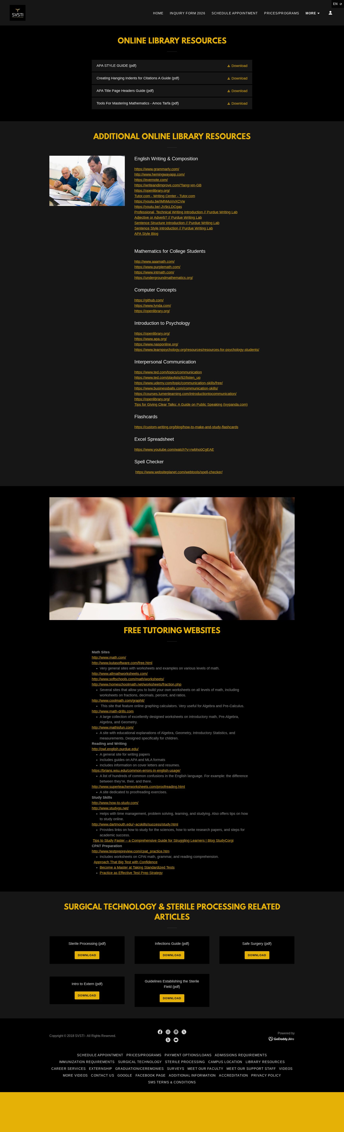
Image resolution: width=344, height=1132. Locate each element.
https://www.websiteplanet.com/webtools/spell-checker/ (179, 472)
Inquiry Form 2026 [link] (187, 13)
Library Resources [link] (265, 1062)
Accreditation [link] (233, 1075)
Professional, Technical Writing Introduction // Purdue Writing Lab (185, 212)
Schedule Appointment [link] (235, 13)
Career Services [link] (68, 1068)
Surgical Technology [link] (140, 1062)
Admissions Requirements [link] (241, 1055)
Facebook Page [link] (151, 1075)
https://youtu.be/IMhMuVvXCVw (159, 201)
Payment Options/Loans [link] (188, 1055)
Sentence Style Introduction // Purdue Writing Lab (173, 228)
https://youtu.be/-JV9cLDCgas (158, 207)
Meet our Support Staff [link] (251, 1068)
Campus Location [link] (225, 1062)
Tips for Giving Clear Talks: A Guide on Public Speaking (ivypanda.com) (191, 405)
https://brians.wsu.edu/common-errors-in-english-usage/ (136, 771)
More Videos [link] (75, 1075)
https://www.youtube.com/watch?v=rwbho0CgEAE (174, 450)
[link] (17, 13)
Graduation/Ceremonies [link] (139, 1068)
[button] (313, 13)
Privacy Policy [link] (266, 1075)
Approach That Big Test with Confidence (125, 862)
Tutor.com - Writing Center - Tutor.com (164, 196)
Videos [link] (286, 1068)
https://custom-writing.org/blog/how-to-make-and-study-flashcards (186, 427)
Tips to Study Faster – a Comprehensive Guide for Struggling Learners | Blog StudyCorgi (163, 841)
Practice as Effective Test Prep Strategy (131, 873)
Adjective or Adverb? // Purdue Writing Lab (168, 218)
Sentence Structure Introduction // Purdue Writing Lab (176, 223)
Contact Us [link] (102, 1075)
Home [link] (158, 13)
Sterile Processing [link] (185, 1062)
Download (87, 955)
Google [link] (124, 1075)
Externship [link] (100, 1068)
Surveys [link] (175, 1068)
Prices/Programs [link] (281, 13)
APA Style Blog (146, 234)
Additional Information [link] (192, 1075)
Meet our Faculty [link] (205, 1068)
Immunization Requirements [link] (87, 1062)
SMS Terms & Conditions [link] (172, 1082)
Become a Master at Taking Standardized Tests (137, 867)
